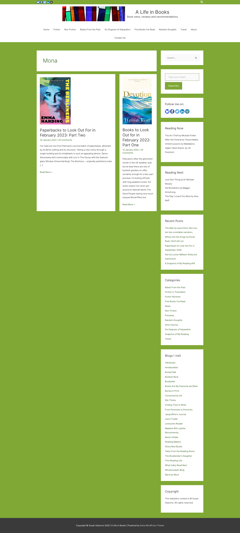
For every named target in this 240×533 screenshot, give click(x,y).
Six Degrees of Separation (117, 29)
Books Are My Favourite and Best (181, 386)
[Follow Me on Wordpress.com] (51, 2)
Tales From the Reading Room (180, 451)
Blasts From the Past (90, 29)
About (194, 29)
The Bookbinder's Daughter (178, 456)
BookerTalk (170, 372)
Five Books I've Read (175, 301)
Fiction (56, 29)
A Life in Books (152, 12)
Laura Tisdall (171, 419)
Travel (184, 29)
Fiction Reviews (173, 296)
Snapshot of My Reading (177, 334)
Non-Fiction (70, 29)
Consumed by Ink (173, 395)
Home (46, 29)
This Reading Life (173, 460)
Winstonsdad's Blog (174, 470)
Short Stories (171, 325)
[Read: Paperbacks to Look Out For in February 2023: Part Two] (55, 100)
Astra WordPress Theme (152, 525)
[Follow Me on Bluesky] (38, 2)
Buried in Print (172, 391)
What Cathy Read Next (176, 465)
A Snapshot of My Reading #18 (180, 263)
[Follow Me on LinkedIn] (48, 2)
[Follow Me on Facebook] (41, 2)
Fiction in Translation (175, 292)
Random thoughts (167, 29)
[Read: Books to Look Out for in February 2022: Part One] (137, 100)
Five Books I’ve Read (145, 29)
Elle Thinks (170, 400)
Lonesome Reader (174, 423)
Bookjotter (170, 381)
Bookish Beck (171, 377)
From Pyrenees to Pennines (178, 409)
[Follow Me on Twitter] (44, 2)
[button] (202, 2)
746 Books (170, 362)
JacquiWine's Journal (175, 414)
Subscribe (173, 85)
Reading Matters (173, 441)
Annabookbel (171, 367)
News (168, 306)
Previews (169, 315)
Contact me (120, 37)
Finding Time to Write (175, 405)
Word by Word (172, 474)
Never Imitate (171, 437)
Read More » (46, 172)
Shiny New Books (173, 446)
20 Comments (65, 140)
